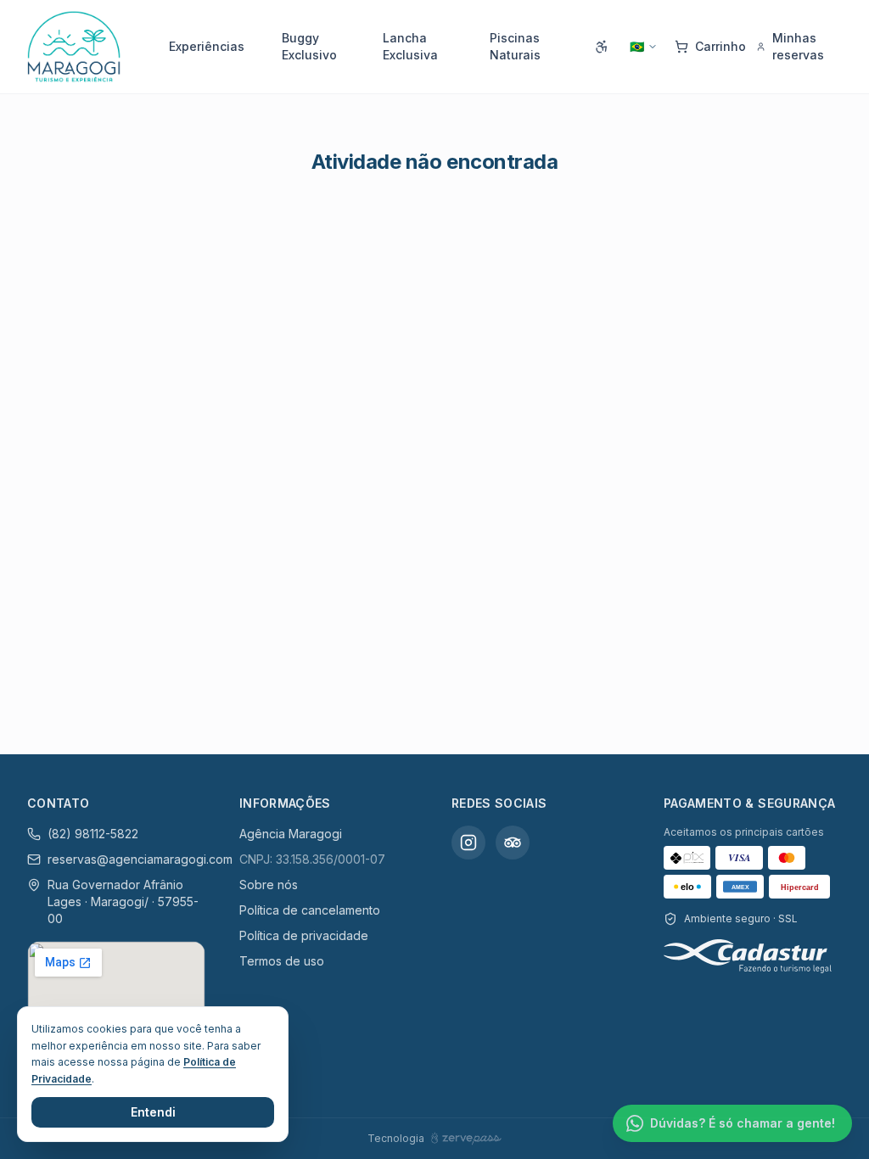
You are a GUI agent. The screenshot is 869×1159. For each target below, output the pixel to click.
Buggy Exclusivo (309, 46)
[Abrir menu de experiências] (251, 46)
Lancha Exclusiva (410, 46)
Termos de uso (281, 961)
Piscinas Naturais (515, 46)
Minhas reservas (798, 46)
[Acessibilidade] (602, 46)
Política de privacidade (303, 935)
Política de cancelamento (309, 910)
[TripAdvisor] (513, 842)
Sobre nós (268, 884)
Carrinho (720, 46)
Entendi (153, 1112)
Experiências (206, 46)
